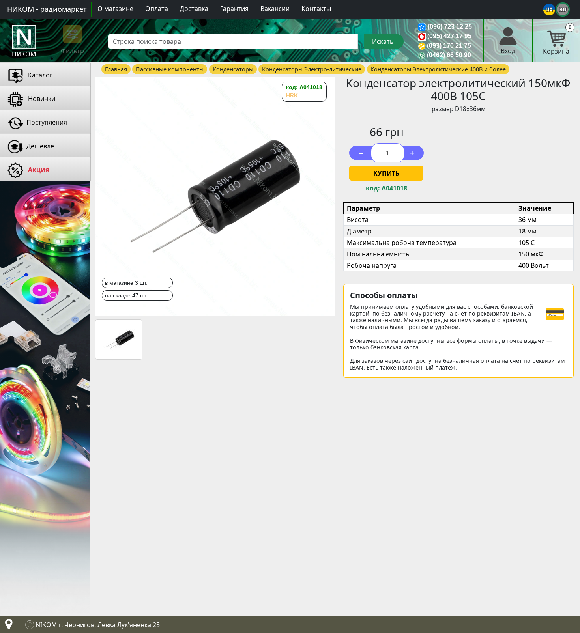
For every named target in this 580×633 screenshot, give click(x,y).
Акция (37, 169)
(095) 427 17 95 (449, 36)
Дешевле (40, 146)
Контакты (316, 8)
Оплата (156, 8)
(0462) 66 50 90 (449, 55)
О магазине (115, 8)
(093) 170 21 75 (449, 45)
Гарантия (234, 8)
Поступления (46, 122)
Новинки (40, 98)
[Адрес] (7, 626)
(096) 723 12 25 (450, 26)
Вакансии (275, 8)
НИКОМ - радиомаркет (47, 9)
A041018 (394, 188)
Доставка (194, 8)
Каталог (39, 75)
